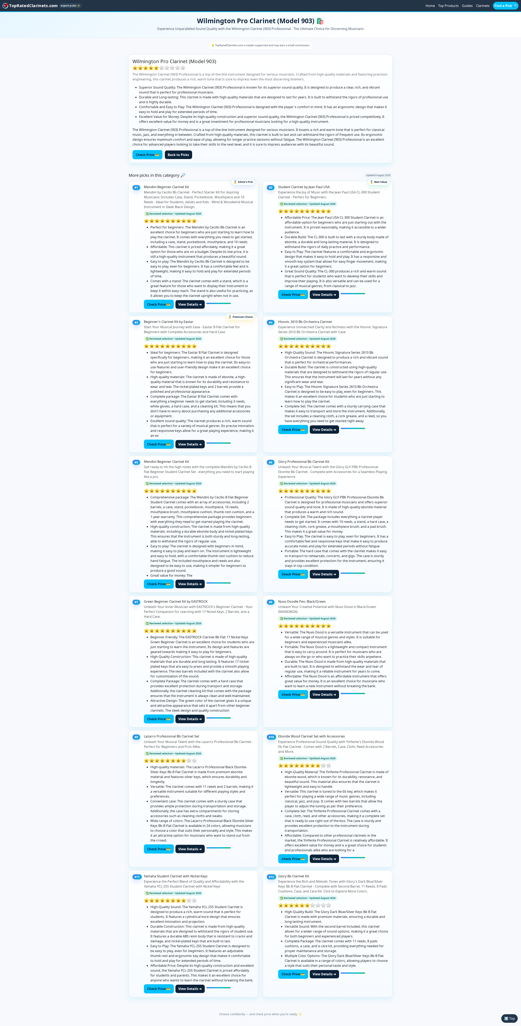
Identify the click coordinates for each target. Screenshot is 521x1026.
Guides (467, 5)
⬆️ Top (509, 1018)
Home (430, 5)
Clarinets (483, 5)
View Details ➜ (190, 304)
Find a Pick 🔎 (506, 5)
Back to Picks (178, 155)
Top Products (448, 5)
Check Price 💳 (147, 155)
